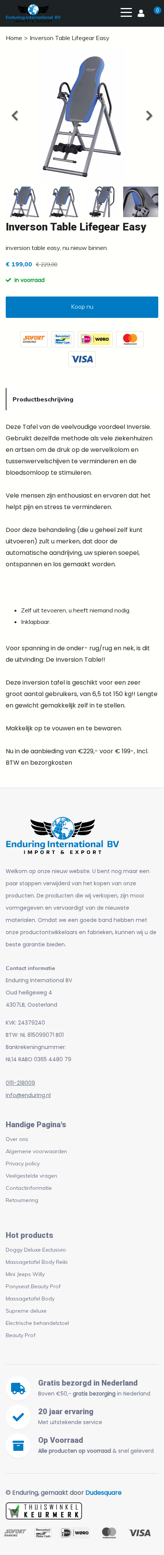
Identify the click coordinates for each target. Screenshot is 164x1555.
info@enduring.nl (28, 1095)
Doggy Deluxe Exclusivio (36, 1249)
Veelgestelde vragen (31, 1175)
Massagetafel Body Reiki (37, 1262)
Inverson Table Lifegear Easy (69, 38)
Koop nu (82, 306)
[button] (148, 115)
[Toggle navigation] (126, 12)
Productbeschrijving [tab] (43, 399)
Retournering (22, 1200)
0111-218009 (20, 1083)
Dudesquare (103, 1492)
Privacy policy (23, 1163)
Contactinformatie (29, 1187)
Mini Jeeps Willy (25, 1274)
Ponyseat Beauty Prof (33, 1286)
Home (14, 38)
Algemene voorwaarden (36, 1151)
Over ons (17, 1139)
